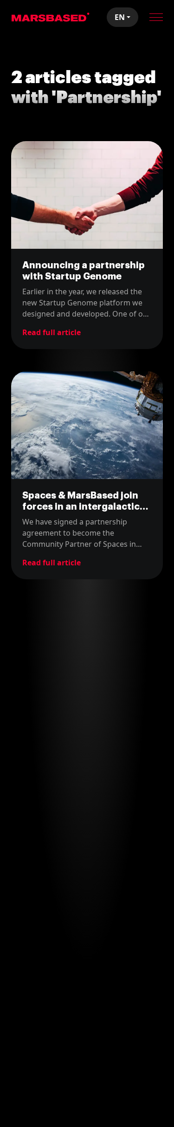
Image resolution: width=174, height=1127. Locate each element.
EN (120, 17)
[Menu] (156, 17)
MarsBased (50, 17)
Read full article (51, 332)
